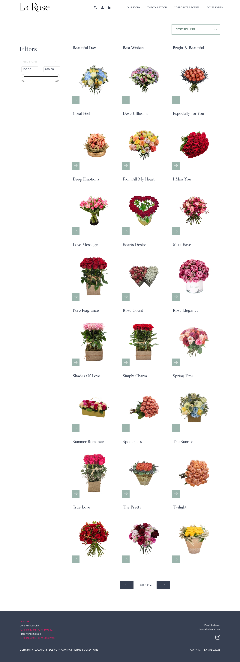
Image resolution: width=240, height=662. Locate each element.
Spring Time (183, 376)
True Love (81, 507)
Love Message (85, 245)
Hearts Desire (134, 245)
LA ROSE (24, 621)
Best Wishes (133, 48)
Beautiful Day (84, 48)
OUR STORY (26, 649)
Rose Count (133, 311)
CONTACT (66, 649)
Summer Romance (88, 442)
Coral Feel (81, 114)
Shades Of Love (86, 376)
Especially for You (188, 114)
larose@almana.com (210, 629)
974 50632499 (47, 638)
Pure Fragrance (86, 311)
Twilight (180, 507)
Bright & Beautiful (188, 48)
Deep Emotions (86, 179)
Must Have (182, 245)
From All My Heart (139, 179)
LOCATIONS (41, 649)
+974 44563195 (28, 629)
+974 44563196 (28, 638)
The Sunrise (183, 442)
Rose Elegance (186, 311)
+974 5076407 (46, 629)
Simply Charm (135, 376)
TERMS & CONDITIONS (86, 649)
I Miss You (182, 179)
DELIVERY (54, 649)
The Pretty (132, 507)
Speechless (132, 442)
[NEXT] (163, 585)
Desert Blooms (135, 114)
